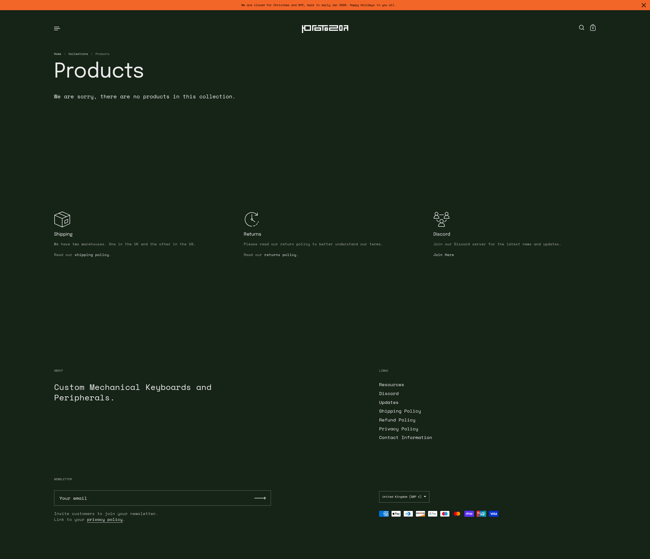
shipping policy (92, 254)
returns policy (280, 254)
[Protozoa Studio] (325, 28)
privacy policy (105, 519)
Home (57, 54)
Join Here (443, 254)
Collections (78, 54)
